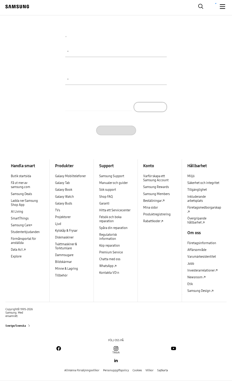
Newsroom (195, 277)
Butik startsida (21, 176)
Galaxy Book (63, 190)
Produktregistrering (157, 214)
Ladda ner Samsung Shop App (24, 203)
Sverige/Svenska (15, 325)
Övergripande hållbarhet (196, 220)
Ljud (58, 224)
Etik (190, 284)
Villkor (149, 370)
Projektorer (63, 217)
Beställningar (152, 201)
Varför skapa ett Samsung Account (156, 178)
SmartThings (20, 218)
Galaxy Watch (64, 197)
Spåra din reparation (113, 228)
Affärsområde (196, 250)
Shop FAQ (106, 197)
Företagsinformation (201, 243)
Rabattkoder (152, 221)
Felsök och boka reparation (110, 219)
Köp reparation (109, 246)
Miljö (191, 176)
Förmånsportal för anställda (23, 241)
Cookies (137, 370)
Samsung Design (199, 291)
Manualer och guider (113, 183)
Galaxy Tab (62, 183)
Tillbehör (61, 275)
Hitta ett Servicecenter (114, 210)
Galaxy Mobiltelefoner (70, 176)
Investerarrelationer (201, 270)
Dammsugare (64, 255)
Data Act (17, 250)
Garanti (104, 203)
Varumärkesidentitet (201, 257)
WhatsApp (106, 266)
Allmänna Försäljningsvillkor (81, 370)
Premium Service (111, 252)
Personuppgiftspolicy (116, 370)
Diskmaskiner (64, 237)
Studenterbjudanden (25, 232)
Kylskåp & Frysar (66, 231)
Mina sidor (150, 208)
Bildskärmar (63, 262)
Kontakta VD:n (109, 273)
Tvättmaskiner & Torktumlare (66, 246)
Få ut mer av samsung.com (20, 185)
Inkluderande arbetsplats (196, 199)
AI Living (17, 212)
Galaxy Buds (63, 203)
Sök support (107, 190)
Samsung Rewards (156, 187)
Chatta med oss (109, 259)
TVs (57, 210)
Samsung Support (111, 176)
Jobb (190, 264)
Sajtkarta (162, 370)
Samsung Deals (21, 194)
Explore (16, 256)
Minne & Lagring (66, 269)
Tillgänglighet (197, 190)
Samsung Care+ (21, 225)
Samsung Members (156, 194)
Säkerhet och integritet (203, 183)
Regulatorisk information (108, 237)
